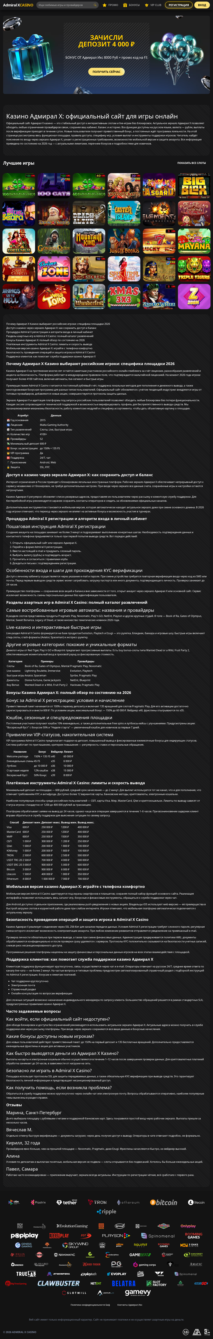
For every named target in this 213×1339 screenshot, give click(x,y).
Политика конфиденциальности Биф (90, 1304)
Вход (202, 5)
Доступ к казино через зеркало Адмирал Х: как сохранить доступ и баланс (51, 328)
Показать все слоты (191, 163)
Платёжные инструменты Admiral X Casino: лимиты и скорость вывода (49, 344)
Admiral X (18, 5)
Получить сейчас (106, 72)
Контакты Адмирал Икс (129, 1304)
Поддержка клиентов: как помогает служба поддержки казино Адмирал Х (51, 356)
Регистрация (179, 5)
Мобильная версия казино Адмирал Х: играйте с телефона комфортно (49, 348)
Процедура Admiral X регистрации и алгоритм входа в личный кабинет (49, 332)
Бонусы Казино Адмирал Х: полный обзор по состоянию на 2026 (45, 340)
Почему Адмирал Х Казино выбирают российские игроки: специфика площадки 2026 (58, 324)
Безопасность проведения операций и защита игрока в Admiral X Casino (50, 352)
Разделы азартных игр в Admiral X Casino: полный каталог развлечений (49, 336)
